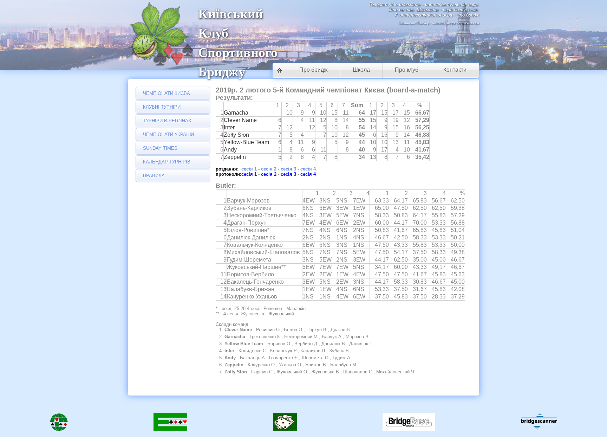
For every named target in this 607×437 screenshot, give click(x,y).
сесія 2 (268, 169)
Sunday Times (160, 148)
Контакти (454, 70)
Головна (280, 70)
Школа (361, 70)
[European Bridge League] (170, 423)
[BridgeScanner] (539, 421)
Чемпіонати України (168, 134)
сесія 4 (308, 169)
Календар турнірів (166, 162)
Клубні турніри (162, 107)
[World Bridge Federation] (59, 423)
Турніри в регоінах (167, 120)
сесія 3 (288, 169)
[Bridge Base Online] (409, 423)
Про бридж (313, 70)
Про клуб (406, 70)
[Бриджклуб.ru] (285, 423)
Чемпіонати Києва (166, 93)
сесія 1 (249, 169)
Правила (154, 175)
